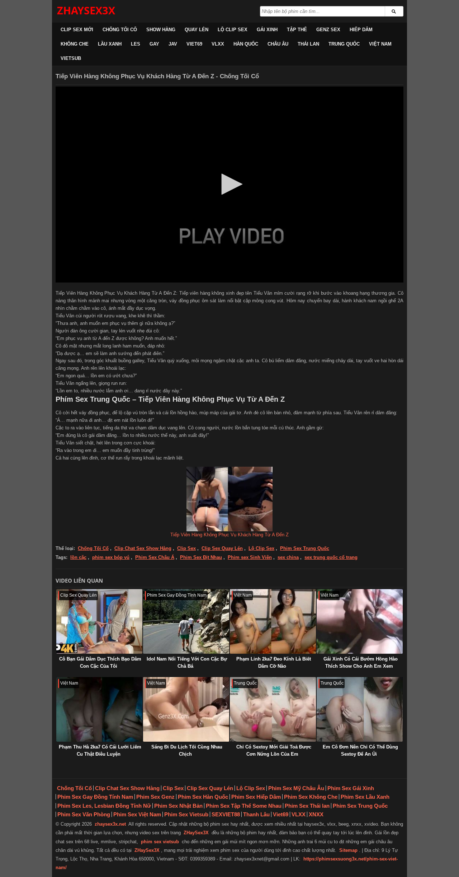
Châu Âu (278, 44)
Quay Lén (196, 29)
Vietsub (71, 58)
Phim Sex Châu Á (154, 557)
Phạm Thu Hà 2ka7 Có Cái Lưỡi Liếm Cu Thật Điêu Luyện (100, 750)
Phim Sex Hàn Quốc (203, 797)
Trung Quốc (344, 44)
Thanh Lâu (256, 814)
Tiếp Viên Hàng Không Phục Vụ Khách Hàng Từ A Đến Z (229, 534)
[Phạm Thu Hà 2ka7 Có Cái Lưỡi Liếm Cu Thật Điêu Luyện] (99, 709)
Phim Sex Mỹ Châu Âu (296, 788)
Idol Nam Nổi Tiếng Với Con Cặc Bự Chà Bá (187, 662)
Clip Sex (186, 548)
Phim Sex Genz (155, 797)
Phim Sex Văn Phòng (83, 814)
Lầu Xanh (110, 44)
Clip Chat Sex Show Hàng (142, 548)
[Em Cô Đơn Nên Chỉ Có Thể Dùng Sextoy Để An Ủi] (360, 709)
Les (135, 44)
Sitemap (348, 850)
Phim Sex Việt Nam (137, 814)
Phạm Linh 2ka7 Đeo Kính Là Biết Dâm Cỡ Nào (273, 662)
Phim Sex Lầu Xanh (365, 797)
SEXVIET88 (226, 814)
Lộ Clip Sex (232, 29)
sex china (288, 557)
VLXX (218, 44)
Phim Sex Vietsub (186, 814)
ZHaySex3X (196, 832)
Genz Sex (328, 29)
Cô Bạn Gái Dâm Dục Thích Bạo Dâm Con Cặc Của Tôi (100, 662)
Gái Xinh (267, 29)
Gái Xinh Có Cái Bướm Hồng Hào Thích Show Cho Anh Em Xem (360, 662)
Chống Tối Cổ (120, 29)
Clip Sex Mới (77, 29)
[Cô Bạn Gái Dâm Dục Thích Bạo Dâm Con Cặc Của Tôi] (99, 621)
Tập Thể (297, 29)
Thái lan (308, 44)
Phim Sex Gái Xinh (350, 788)
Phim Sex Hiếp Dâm (256, 797)
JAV (173, 44)
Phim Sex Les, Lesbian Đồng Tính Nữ (104, 806)
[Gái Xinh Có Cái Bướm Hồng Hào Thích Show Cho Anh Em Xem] (360, 621)
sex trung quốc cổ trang (331, 557)
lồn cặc (78, 557)
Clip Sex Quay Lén (222, 548)
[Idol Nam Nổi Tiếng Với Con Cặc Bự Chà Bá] (186, 621)
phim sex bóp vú (110, 557)
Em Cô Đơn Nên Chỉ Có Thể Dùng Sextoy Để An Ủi (360, 750)
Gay (154, 44)
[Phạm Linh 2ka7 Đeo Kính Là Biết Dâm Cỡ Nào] (273, 621)
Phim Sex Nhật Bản (178, 806)
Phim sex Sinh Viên (250, 557)
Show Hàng (160, 29)
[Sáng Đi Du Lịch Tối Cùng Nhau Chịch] (186, 709)
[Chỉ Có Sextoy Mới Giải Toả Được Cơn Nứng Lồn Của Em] (273, 709)
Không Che (75, 44)
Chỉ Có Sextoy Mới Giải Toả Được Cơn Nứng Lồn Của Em (273, 750)
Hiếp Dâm (361, 29)
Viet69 (194, 44)
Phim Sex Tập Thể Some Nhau (243, 806)
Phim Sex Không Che (310, 797)
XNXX (316, 814)
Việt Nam (380, 44)
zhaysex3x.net (110, 824)
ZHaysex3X (86, 10)
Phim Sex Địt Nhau (201, 557)
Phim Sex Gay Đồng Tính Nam (95, 797)
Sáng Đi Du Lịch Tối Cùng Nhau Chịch (186, 750)
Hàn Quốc (245, 44)
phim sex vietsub (160, 841)
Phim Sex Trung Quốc (304, 548)
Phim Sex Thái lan (307, 806)
